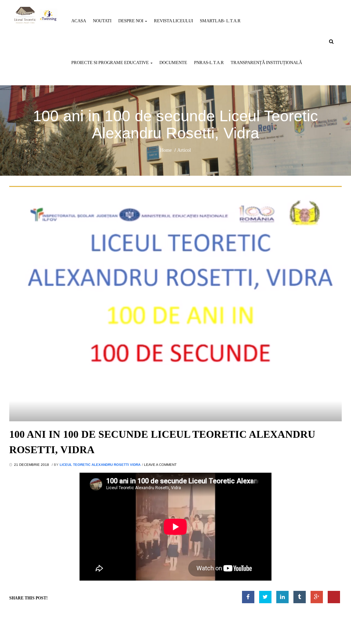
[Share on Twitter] (265, 597)
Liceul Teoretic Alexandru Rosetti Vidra (100, 465)
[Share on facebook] (248, 597)
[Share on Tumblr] (299, 597)
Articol (184, 150)
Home (166, 150)
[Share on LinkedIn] (282, 597)
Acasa (78, 20)
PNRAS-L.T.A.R (209, 62)
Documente (173, 62)
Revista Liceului (173, 20)
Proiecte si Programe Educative (110, 62)
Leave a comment (160, 465)
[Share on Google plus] (317, 597)
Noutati (102, 20)
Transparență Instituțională (266, 62)
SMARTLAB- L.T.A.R (220, 20)
